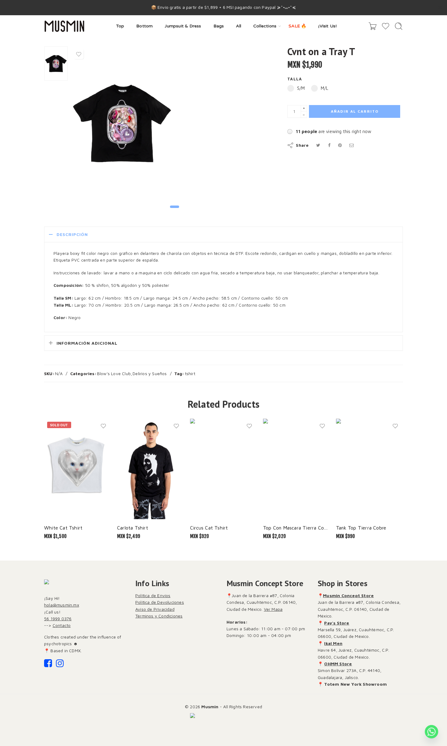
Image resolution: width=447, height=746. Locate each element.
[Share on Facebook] (329, 145)
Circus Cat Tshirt (209, 527)
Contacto (62, 625)
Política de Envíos (153, 595)
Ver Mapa (273, 609)
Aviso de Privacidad (155, 609)
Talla (294, 79)
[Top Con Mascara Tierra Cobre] (296, 469)
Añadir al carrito (355, 111)
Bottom (144, 26)
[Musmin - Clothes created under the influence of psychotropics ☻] (64, 26)
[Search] (398, 26)
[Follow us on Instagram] (60, 664)
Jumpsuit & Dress (183, 26)
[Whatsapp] (431, 731)
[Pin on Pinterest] (340, 145)
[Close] (440, 7)
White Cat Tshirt (63, 527)
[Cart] (372, 26)
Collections (264, 26)
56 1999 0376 (57, 618)
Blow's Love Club (114, 373)
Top (120, 26)
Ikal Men (333, 643)
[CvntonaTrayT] (56, 63)
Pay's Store (336, 622)
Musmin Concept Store (348, 595)
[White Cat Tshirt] (77, 469)
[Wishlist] (79, 54)
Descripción (72, 234)
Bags (218, 26)
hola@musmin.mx (61, 604)
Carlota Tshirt (132, 527)
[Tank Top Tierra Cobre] (369, 469)
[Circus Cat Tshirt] (223, 469)
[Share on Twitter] (318, 145)
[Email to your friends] (351, 145)
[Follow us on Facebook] (48, 664)
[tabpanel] (122, 124)
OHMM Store (338, 663)
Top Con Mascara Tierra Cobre (296, 527)
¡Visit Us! (327, 26)
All (238, 26)
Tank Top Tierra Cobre (361, 527)
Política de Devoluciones (159, 602)
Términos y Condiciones (158, 615)
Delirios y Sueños (150, 373)
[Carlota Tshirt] (150, 469)
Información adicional (87, 343)
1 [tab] (175, 211)
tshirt (190, 373)
